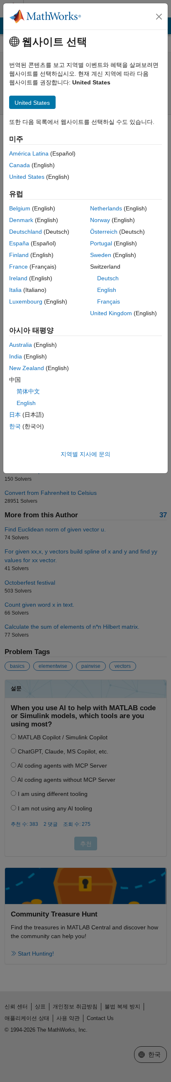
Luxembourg (25, 301)
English (106, 290)
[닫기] (159, 16)
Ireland (18, 278)
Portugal (101, 243)
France (18, 266)
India (15, 356)
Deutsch (108, 278)
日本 (15, 414)
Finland (19, 255)
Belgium (19, 208)
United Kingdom (111, 313)
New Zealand (26, 368)
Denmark (21, 220)
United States (26, 176)
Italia (15, 290)
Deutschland (25, 231)
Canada (19, 165)
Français (108, 301)
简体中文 (28, 391)
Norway (100, 220)
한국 (15, 426)
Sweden (100, 255)
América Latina (29, 153)
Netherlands (106, 208)
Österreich (103, 231)
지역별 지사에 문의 (85, 454)
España (19, 243)
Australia (20, 344)
